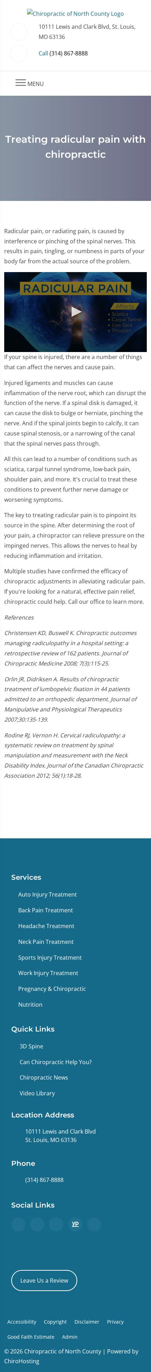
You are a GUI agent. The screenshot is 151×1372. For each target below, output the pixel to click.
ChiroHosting (21, 1361)
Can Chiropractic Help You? (56, 1062)
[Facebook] (37, 1224)
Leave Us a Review (44, 1280)
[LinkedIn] (94, 1224)
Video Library (37, 1093)
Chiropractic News (44, 1077)
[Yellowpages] (75, 1224)
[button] (75, 311)
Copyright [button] (55, 1321)
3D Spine (31, 1046)
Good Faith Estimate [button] (30, 1336)
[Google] (18, 1224)
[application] (75, 312)
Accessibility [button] (21, 1321)
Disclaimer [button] (86, 1321)
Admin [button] (70, 1336)
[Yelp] (56, 1224)
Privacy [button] (115, 1321)
